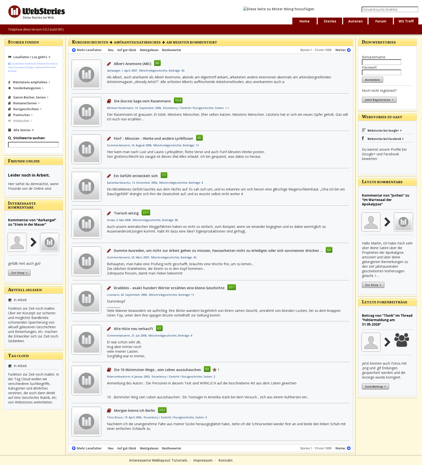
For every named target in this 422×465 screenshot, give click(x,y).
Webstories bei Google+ (384, 130)
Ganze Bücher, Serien (29, 97)
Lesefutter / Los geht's (30, 57)
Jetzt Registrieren (378, 100)
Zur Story (18, 273)
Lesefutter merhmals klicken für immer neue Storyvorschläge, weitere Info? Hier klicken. (33, 67)
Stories (330, 21)
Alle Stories (21, 130)
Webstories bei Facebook (383, 139)
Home (304, 21)
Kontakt (226, 460)
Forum (380, 21)
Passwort (369, 67)
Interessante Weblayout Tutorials (158, 460)
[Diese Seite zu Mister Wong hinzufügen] (278, 9)
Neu (111, 50)
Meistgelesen (149, 50)
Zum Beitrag (374, 386)
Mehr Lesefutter (88, 50)
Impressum (202, 460)
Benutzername (373, 57)
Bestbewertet (171, 50)
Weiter (341, 50)
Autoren (355, 21)
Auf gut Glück (126, 50)
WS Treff (406, 21)
